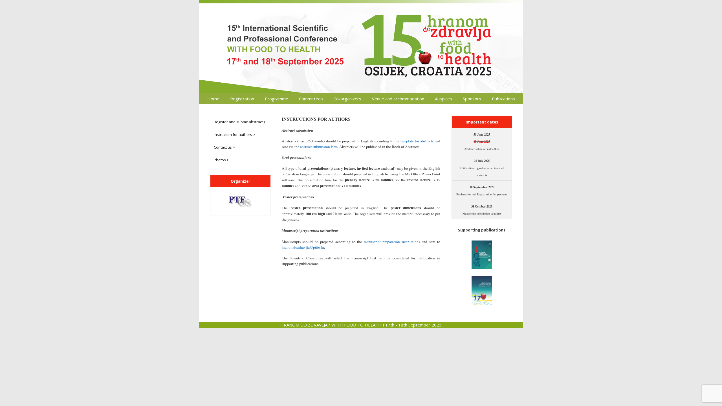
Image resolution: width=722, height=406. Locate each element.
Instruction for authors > (234, 134)
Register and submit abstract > (240, 121)
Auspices (443, 99)
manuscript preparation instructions (392, 241)
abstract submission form (319, 146)
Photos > (221, 159)
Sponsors (472, 99)
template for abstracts (416, 141)
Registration (242, 99)
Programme (276, 99)
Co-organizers (347, 99)
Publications (503, 99)
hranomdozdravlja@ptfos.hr (303, 247)
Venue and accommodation (398, 99)
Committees (311, 99)
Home (213, 99)
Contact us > (224, 147)
